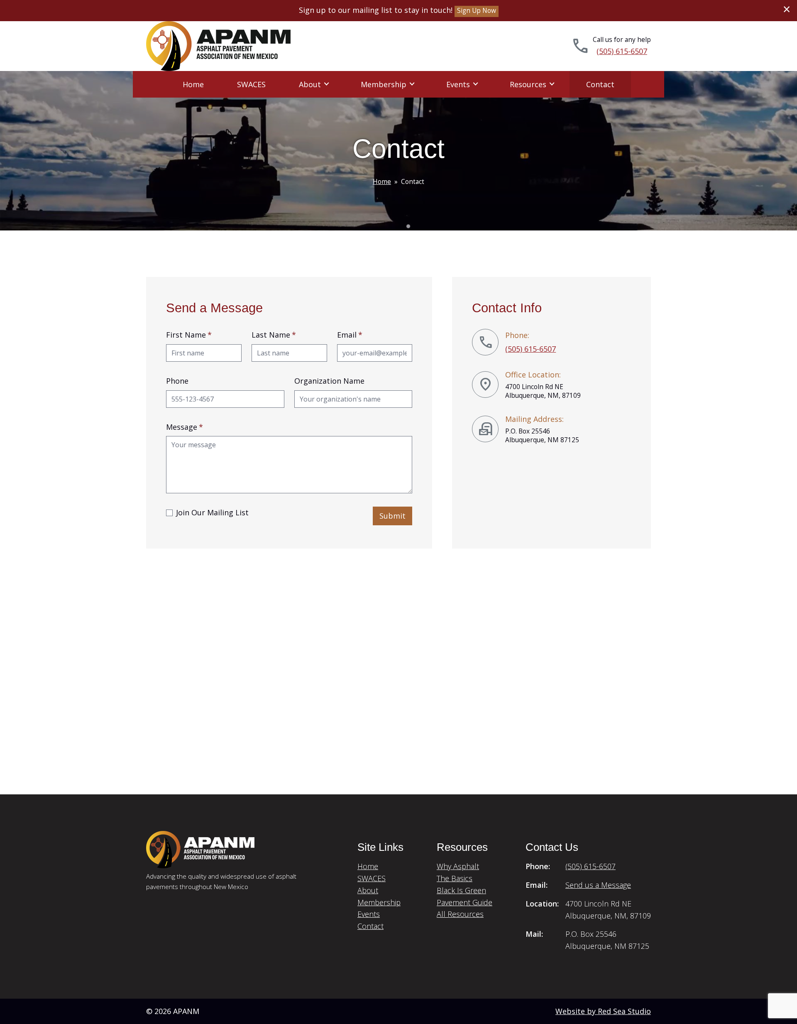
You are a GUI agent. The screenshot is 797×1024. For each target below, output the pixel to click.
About (310, 84)
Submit (392, 516)
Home (193, 84)
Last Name (271, 335)
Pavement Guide (464, 902)
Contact (600, 84)
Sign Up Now (476, 10)
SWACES (251, 84)
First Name (186, 335)
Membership (383, 84)
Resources (528, 84)
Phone (177, 381)
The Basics (454, 878)
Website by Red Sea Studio (603, 1011)
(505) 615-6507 (622, 51)
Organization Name (329, 381)
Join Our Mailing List (212, 512)
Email (347, 335)
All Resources (460, 914)
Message (181, 427)
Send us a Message (598, 885)
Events (458, 84)
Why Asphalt (458, 866)
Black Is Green (461, 890)
